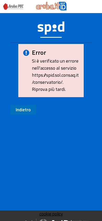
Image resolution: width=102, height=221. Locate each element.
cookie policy (51, 214)
